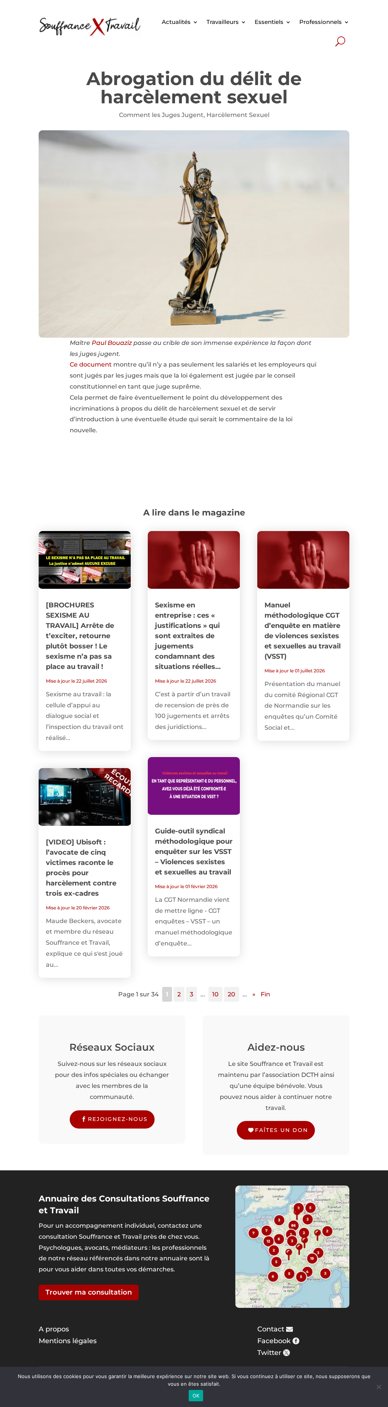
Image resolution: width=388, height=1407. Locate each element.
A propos (54, 1329)
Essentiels (269, 21)
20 (231, 994)
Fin (265, 994)
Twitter (269, 1353)
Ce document (91, 364)
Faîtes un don (281, 1130)
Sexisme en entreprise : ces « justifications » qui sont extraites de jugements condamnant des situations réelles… (188, 636)
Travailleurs (223, 21)
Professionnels (320, 21)
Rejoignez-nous (118, 1119)
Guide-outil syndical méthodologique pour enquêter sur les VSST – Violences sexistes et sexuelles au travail (194, 851)
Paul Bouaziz (112, 342)
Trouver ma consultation (88, 1292)
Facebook (274, 1341)
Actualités (176, 21)
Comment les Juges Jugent (161, 115)
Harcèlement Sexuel (238, 115)
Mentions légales (68, 1341)
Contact (270, 1329)
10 (215, 994)
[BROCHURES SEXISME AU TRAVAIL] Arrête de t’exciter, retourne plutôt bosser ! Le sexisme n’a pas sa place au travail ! (80, 636)
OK (196, 1396)
